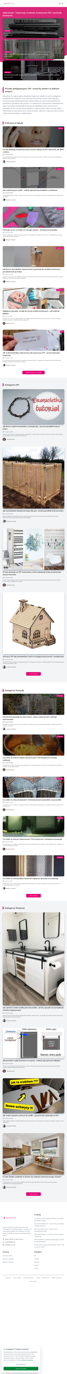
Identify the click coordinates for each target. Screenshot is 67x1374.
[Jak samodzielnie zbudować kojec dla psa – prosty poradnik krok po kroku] (33, 478)
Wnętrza (36, 1262)
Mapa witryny (33, 1281)
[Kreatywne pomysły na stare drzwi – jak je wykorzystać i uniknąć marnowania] (33, 704)
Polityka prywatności (28, 1277)
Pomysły (36, 1259)
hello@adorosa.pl (10, 1245)
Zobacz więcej (33, 673)
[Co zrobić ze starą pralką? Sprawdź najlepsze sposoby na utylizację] (33, 865)
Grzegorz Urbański (11, 667)
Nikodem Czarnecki (11, 521)
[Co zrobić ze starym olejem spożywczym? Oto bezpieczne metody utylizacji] (33, 745)
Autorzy (6, 1252)
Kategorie (38, 1252)
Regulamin (8, 1277)
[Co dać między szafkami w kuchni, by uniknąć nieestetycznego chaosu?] (33, 1153)
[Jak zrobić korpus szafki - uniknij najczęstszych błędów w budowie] (33, 177)
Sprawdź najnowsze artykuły (33, 372)
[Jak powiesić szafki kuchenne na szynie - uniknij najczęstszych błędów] (33, 1043)
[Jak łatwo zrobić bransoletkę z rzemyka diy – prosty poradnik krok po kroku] (33, 406)
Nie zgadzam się (21, 1364)
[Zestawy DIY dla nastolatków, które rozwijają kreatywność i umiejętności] (33, 623)
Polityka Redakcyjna (56, 1277)
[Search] (62, 3)
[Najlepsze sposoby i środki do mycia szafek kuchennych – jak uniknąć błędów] (33, 298)
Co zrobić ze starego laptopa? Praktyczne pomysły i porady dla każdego (25, 33)
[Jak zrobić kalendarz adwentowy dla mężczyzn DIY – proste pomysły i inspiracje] (33, 340)
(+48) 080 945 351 (10, 1242)
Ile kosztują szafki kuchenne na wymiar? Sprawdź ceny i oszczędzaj (31, 75)
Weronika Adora (10, 439)
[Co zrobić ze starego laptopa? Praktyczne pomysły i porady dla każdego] (33, 28)
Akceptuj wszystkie (21, 1368)
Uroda (36, 1268)
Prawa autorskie (17, 1277)
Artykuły (37, 1215)
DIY (35, 1256)
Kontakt (38, 1277)
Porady (36, 1265)
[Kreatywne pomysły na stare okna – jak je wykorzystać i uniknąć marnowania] (33, 49)
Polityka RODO (45, 1277)
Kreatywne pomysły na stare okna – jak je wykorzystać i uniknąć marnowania (26, 54)
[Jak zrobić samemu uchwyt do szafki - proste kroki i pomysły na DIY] (33, 1095)
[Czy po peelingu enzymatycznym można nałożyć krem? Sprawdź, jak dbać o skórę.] (33, 136)
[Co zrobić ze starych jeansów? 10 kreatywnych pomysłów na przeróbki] (33, 787)
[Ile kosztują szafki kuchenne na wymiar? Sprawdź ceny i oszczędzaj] (33, 70)
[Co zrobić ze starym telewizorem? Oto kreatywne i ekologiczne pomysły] (33, 826)
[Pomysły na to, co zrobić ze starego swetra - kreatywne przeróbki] (33, 217)
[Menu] (59, 3)
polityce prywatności (27, 1360)
